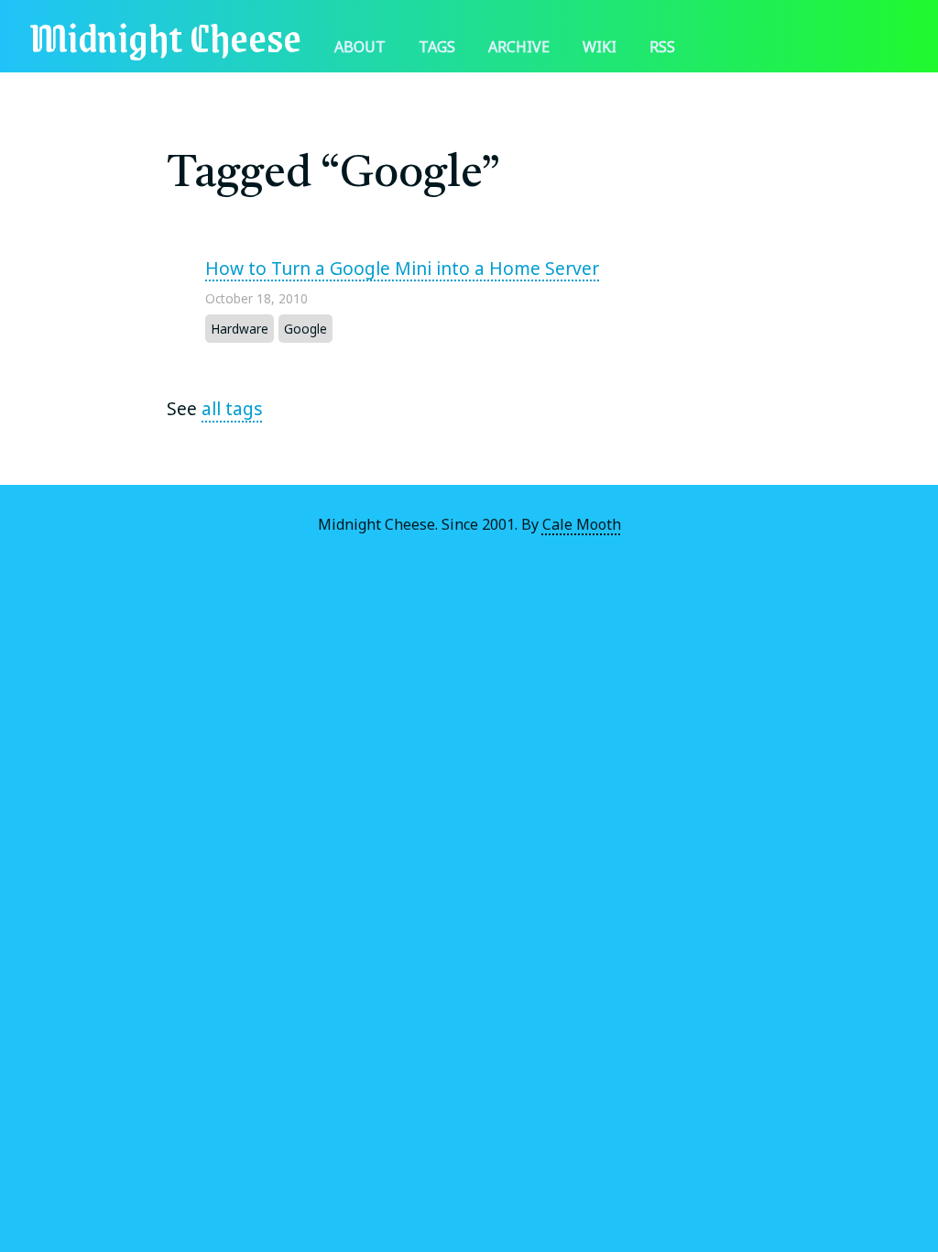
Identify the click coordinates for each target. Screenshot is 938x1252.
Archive (519, 47)
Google (305, 328)
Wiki (599, 47)
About (360, 47)
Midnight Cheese (165, 36)
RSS (662, 47)
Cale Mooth (581, 524)
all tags (232, 408)
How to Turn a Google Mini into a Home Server (402, 268)
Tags (437, 47)
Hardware (239, 328)
